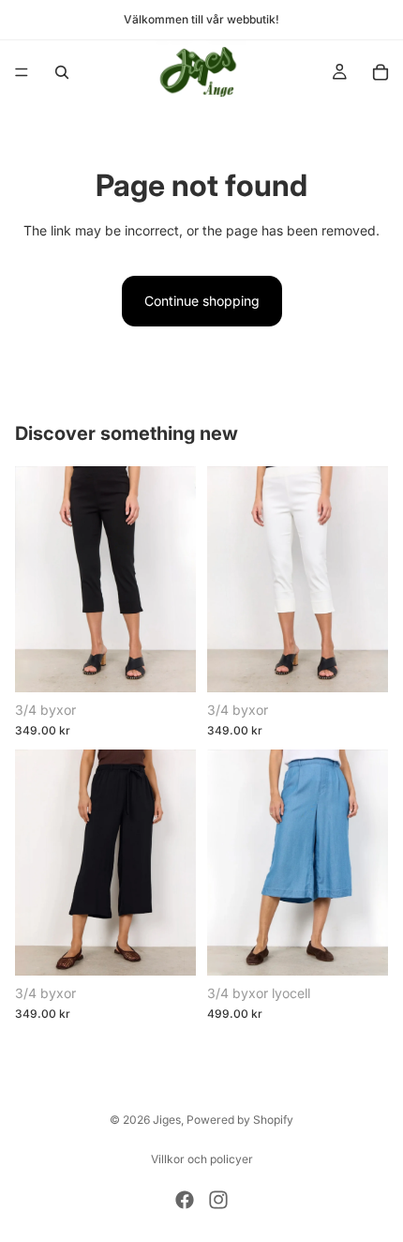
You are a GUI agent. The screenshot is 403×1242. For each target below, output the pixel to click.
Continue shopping (202, 301)
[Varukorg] (380, 72)
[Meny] (21, 72)
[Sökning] (61, 72)
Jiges (167, 1120)
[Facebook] (184, 1200)
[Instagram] (218, 1200)
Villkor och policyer (202, 1159)
